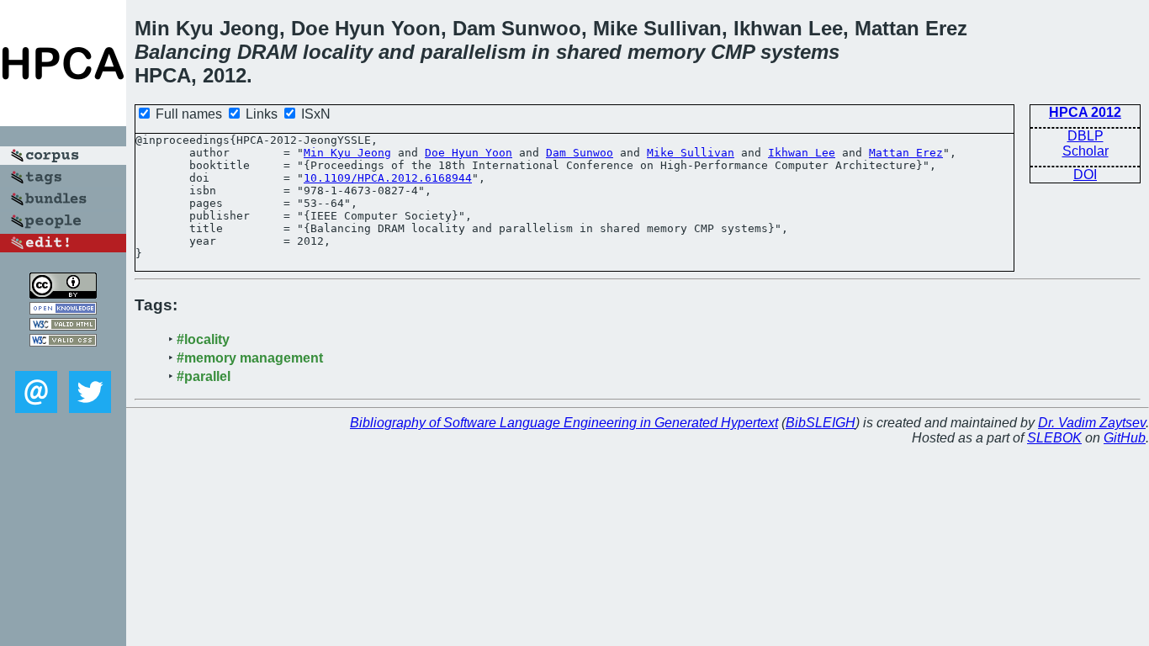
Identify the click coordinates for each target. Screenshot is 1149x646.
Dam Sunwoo (579, 152)
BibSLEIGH (820, 423)
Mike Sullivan (690, 152)
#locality (203, 339)
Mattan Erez (906, 152)
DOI (1085, 174)
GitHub (1125, 438)
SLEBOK (1054, 438)
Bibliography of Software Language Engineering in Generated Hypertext (564, 423)
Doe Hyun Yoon (468, 152)
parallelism (473, 51)
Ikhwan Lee (801, 152)
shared (589, 51)
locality (338, 51)
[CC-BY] (63, 294)
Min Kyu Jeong (347, 152)
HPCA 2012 (1085, 112)
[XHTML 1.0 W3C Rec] (63, 326)
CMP (733, 51)
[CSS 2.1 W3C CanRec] (63, 359)
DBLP (1085, 136)
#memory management (250, 358)
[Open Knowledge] (63, 310)
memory (666, 51)
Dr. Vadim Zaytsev (1092, 423)
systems (799, 51)
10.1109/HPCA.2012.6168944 (388, 178)
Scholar (1085, 151)
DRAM (267, 51)
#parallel (203, 376)
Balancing (183, 51)
